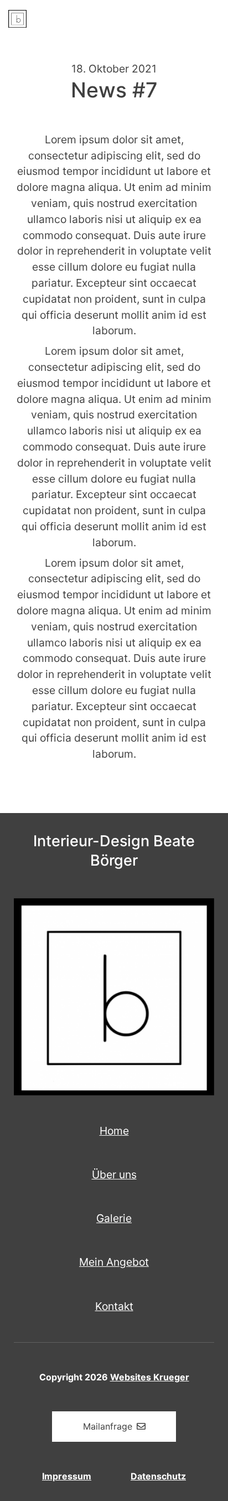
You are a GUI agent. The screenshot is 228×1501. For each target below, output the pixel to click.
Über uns (114, 1174)
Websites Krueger (149, 1377)
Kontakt (114, 1306)
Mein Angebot (114, 1262)
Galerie (114, 1218)
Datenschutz (158, 1476)
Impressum (66, 1476)
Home (114, 1130)
